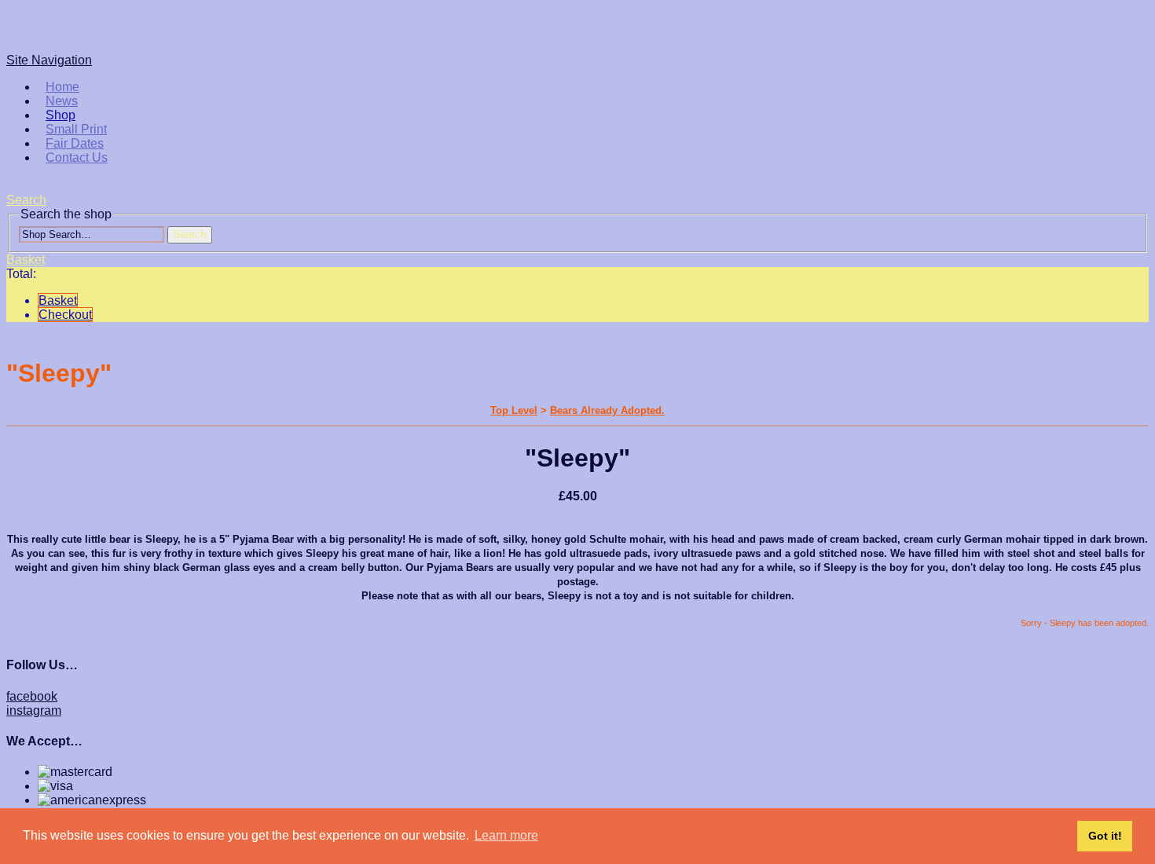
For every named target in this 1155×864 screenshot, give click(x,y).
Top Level (513, 410)
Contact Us (77, 157)
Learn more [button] (506, 835)
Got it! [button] (1105, 835)
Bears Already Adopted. (607, 410)
